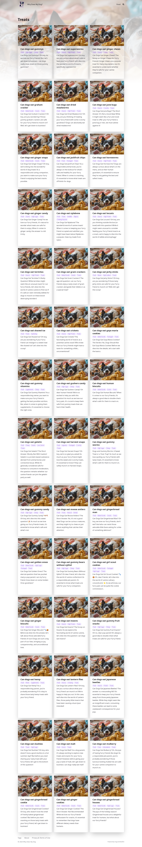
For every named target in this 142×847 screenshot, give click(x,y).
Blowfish (121, 842)
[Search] (123, 4)
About (26, 838)
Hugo (116, 842)
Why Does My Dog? (35, 4)
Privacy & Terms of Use (41, 838)
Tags (19, 838)
